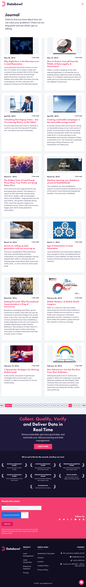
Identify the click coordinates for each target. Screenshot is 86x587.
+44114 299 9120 (78, 560)
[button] (81, 582)
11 (49, 405)
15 (66, 405)
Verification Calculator (46, 553)
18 (78, 405)
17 (74, 405)
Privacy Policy (42, 570)
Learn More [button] (43, 446)
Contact (40, 562)
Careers (40, 558)
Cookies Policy (43, 566)
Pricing (25, 573)
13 (57, 405)
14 (62, 405)
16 (70, 405)
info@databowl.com (78, 557)
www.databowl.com (46, 583)
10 (45, 405)
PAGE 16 (8, 405)
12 (53, 405)
